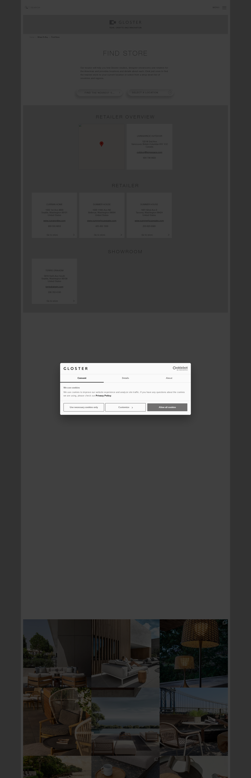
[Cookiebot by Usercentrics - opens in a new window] (175, 368)
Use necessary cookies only (84, 407)
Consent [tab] (82, 378)
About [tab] (169, 378)
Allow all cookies (167, 407)
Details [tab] (125, 378)
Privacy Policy (103, 396)
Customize (123, 407)
